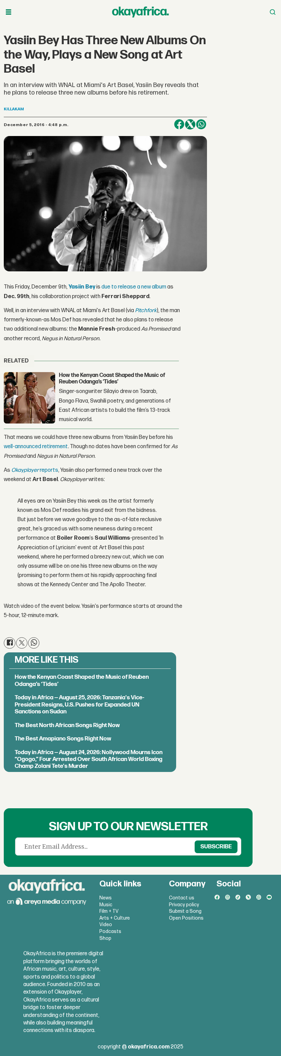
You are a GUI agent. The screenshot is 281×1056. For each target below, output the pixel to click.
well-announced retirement (36, 446)
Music (105, 905)
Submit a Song (185, 911)
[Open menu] (8, 12)
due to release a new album (133, 287)
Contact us (181, 898)
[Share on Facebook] (179, 124)
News (105, 898)
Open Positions (186, 918)
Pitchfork (146, 310)
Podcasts (110, 931)
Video (105, 925)
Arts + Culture (114, 918)
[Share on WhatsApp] (201, 124)
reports (34, 470)
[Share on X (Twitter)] (190, 124)
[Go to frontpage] (140, 12)
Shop (105, 938)
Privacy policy (184, 905)
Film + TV (109, 911)
